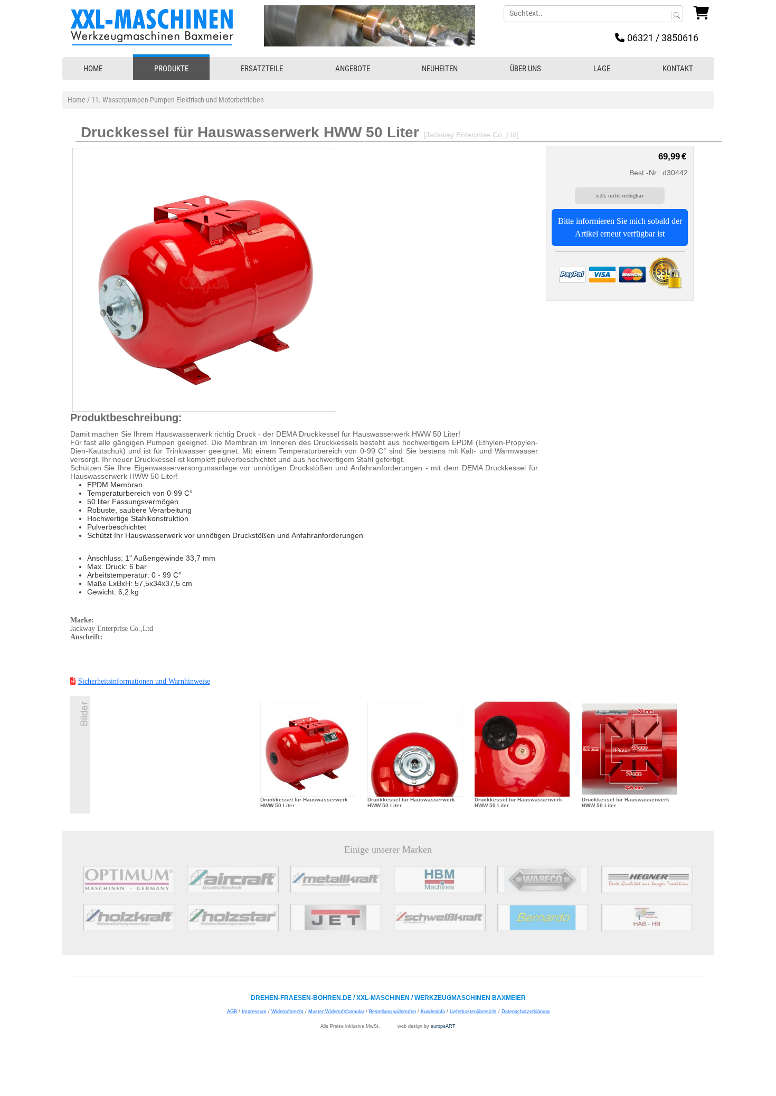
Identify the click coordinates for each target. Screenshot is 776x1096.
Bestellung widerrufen (392, 1011)
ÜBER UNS (525, 68)
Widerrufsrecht (287, 1011)
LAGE (601, 68)
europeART (443, 1026)
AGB (232, 1011)
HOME (92, 68)
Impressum (254, 1011)
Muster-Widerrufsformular (336, 1011)
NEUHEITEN (440, 68)
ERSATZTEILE (262, 68)
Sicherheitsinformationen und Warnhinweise (144, 681)
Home (77, 100)
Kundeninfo (433, 1011)
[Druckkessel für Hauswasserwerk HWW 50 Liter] (307, 748)
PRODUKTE (171, 68)
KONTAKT (678, 68)
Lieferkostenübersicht (473, 1011)
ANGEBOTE (352, 68)
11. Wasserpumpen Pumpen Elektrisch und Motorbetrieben (177, 100)
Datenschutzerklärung (525, 1011)
